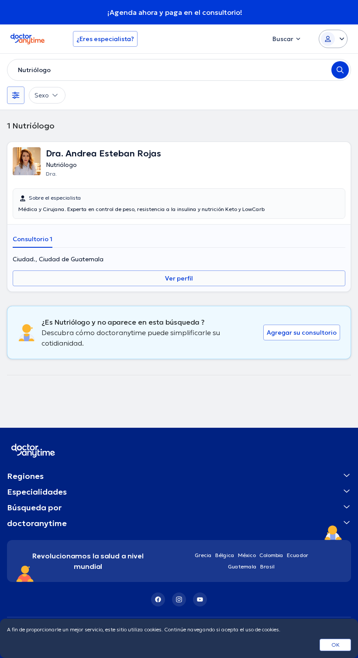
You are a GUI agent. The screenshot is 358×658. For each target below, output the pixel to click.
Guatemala (242, 566)
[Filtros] (15, 95)
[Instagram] (179, 599)
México (247, 555)
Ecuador (297, 555)
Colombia (271, 555)
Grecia (203, 555)
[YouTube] (200, 599)
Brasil (267, 566)
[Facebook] (158, 599)
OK (335, 644)
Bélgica (224, 555)
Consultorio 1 (32, 239)
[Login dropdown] (333, 39)
